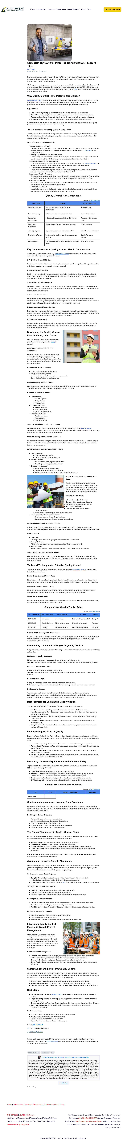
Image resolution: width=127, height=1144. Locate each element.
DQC (88, 1118)
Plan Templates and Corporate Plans (88, 1121)
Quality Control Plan (34, 1052)
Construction (45, 1052)
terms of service (12, 1124)
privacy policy (24, 1124)
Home (9, 1104)
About (56, 1104)
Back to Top (63, 1083)
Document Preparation (33, 1104)
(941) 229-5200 (12, 1115)
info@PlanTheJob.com (27, 1115)
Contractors (18, 1104)
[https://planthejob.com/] (12, 9)
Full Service (48, 1104)
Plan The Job (31, 69)
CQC (52, 1052)
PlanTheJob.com (95, 200)
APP (79, 1118)
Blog (62, 1104)
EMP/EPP (93, 1118)
